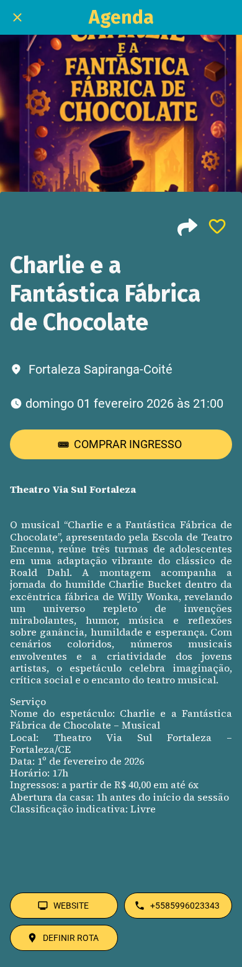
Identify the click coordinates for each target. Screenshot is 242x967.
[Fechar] (17, 17)
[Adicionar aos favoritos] (217, 226)
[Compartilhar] (187, 226)
